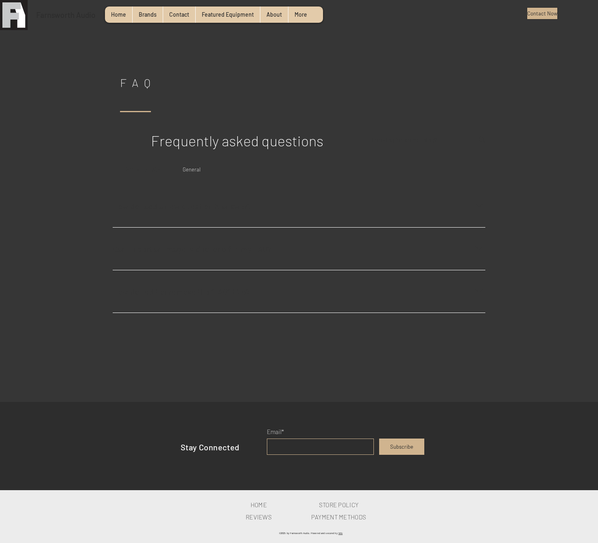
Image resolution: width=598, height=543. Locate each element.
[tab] (142, 169)
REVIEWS (259, 517)
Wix (340, 533)
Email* (275, 432)
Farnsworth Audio (66, 15)
